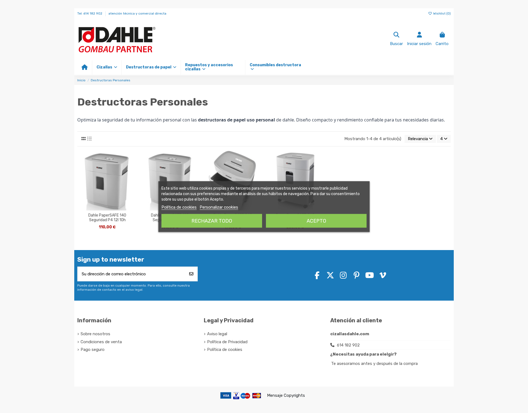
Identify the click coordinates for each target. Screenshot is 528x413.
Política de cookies (179, 206)
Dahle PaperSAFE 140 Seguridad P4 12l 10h (107, 217)
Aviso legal (217, 333)
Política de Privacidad (227, 341)
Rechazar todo (211, 221)
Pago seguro (93, 349)
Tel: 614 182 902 (90, 13)
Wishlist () (441, 13)
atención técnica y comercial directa (137, 13)
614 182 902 (348, 345)
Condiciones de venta (101, 341)
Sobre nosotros (95, 333)
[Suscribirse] (191, 274)
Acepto (316, 221)
